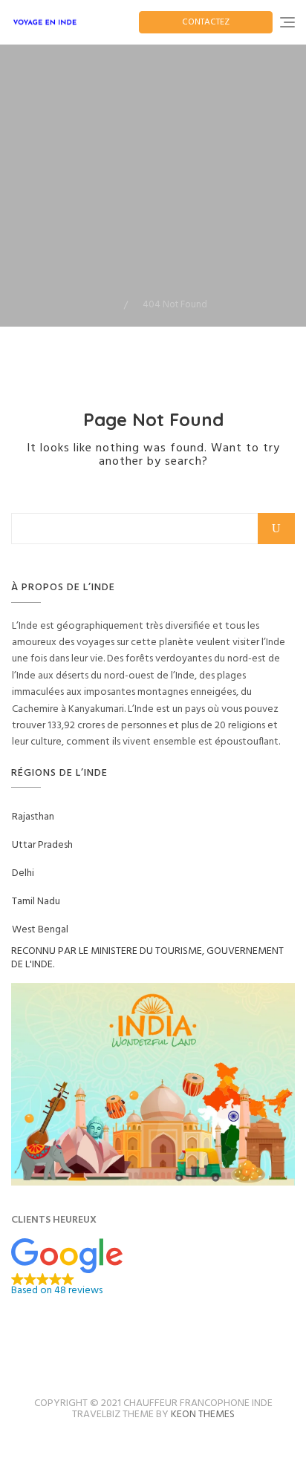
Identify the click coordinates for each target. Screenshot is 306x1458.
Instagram (137, 1354)
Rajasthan (33, 817)
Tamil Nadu (36, 901)
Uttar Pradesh (42, 845)
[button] (153, 1267)
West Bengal (40, 929)
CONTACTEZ (206, 22)
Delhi (23, 873)
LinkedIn (170, 1354)
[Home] (113, 304)
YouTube (201, 1354)
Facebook (105, 1354)
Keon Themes (203, 1414)
